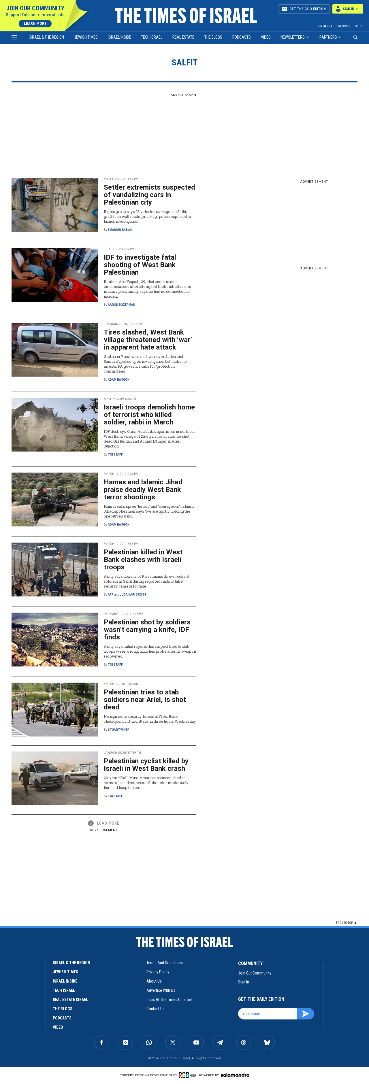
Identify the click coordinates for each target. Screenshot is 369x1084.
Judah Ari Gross (133, 594)
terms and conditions (164, 962)
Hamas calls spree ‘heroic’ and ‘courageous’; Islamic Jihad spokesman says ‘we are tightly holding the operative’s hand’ (149, 511)
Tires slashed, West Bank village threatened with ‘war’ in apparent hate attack (148, 339)
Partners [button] (328, 37)
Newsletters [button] (292, 37)
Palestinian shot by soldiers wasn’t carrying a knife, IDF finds (147, 629)
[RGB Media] (188, 1075)
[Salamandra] (235, 1075)
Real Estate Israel (70, 999)
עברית (359, 26)
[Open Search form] (355, 37)
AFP (111, 594)
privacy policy (157, 972)
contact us (155, 1008)
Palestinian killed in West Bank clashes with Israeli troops (143, 559)
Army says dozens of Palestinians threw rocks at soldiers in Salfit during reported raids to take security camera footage (146, 581)
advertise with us (160, 990)
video (58, 1027)
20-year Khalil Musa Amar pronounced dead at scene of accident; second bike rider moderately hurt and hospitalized (146, 782)
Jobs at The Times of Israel (169, 999)
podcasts (62, 1018)
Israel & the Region (46, 37)
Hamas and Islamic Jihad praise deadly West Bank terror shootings (143, 489)
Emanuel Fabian (120, 229)
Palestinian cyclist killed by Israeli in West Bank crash (146, 765)
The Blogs (213, 37)
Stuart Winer (118, 729)
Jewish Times (86, 37)
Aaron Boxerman (121, 304)
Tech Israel (151, 37)
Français (343, 26)
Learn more (35, 24)
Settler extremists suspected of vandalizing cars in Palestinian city (149, 194)
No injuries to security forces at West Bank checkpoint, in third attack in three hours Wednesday (150, 719)
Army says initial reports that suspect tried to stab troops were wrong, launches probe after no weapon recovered (150, 651)
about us (154, 981)
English (325, 26)
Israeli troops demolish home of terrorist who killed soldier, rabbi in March (149, 414)
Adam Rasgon (118, 379)
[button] (347, 9)
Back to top (344, 922)
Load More (108, 823)
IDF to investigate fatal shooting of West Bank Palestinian (140, 264)
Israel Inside (119, 37)
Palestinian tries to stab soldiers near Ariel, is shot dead (145, 699)
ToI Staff (115, 454)
